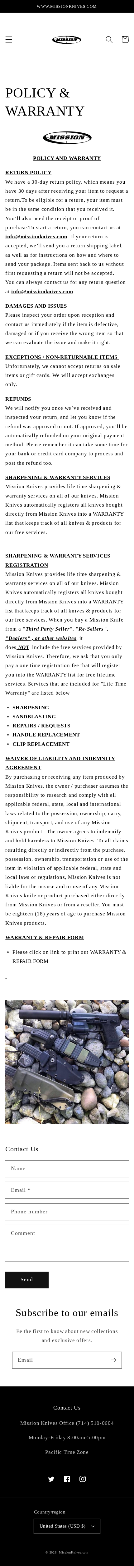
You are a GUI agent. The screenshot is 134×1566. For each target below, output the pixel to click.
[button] (9, 39)
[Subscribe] (114, 1360)
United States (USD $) (63, 1526)
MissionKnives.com (74, 1552)
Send (27, 1279)
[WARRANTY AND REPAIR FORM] (6, 976)
